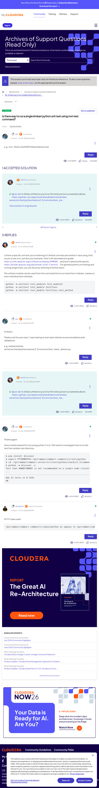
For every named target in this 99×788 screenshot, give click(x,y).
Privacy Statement (77, 774)
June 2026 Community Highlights (17, 647)
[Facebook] (3, 761)
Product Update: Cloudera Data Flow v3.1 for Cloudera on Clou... (31, 668)
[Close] (93, 755)
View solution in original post (23, 205)
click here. (5, 783)
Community (39, 14)
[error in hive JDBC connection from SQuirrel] (96, 227)
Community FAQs (64, 749)
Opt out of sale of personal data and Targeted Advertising (25, 781)
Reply (91, 154)
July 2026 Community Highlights (17, 640)
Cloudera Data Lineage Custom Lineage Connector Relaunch (29, 654)
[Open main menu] (96, 25)
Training (52, 14)
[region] (52, 769)
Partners (63, 14)
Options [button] (8, 101)
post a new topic (26, 82)
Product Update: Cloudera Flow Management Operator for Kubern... (32, 661)
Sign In (7, 25)
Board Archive (14, 92)
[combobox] (61, 60)
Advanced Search (12, 66)
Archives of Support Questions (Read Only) (40, 92)
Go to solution (88, 110)
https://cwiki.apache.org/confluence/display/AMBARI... (32, 261)
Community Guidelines (38, 749)
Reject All (65, 780)
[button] (94, 142)
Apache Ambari (15, 126)
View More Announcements (50, 676)
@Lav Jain (16, 194)
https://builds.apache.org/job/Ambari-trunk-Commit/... (32, 264)
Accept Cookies (84, 780)
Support (74, 14)
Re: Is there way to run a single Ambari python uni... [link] (24, 95)
